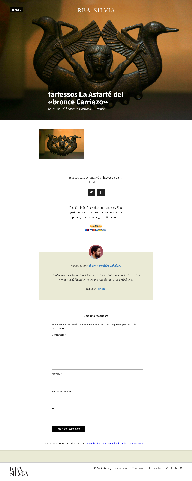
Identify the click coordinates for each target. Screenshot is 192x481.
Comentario (59, 334)
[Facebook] (171, 468)
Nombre (57, 373)
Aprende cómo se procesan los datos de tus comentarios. (115, 443)
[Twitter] (166, 468)
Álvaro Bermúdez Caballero (104, 265)
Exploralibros (155, 468)
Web (54, 408)
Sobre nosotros (121, 468)
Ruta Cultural (139, 468)
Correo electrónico (62, 391)
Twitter (101, 288)
